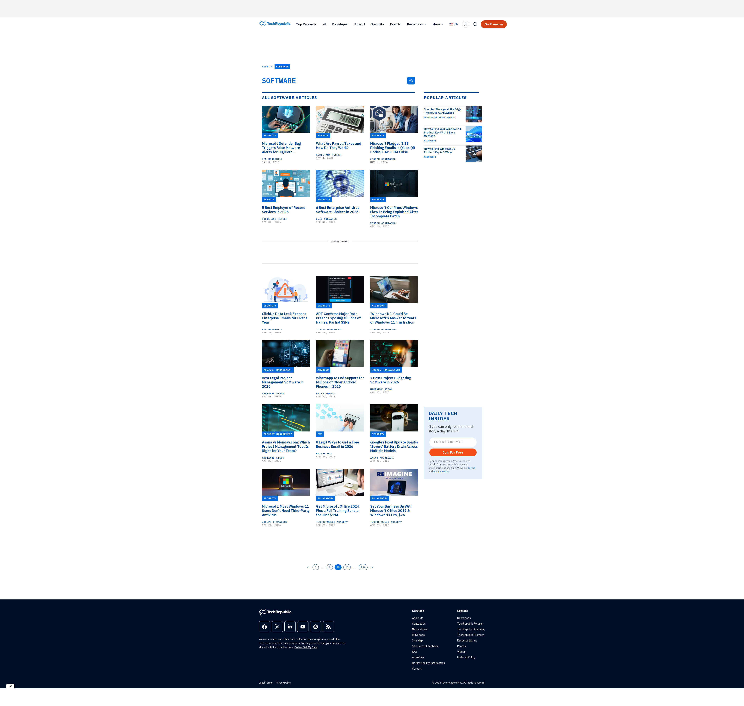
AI (324, 24)
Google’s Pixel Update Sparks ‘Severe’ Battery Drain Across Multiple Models (394, 446)
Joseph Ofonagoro (383, 159)
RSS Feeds (418, 635)
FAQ (414, 651)
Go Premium (494, 24)
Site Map (417, 640)
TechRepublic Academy (332, 521)
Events (395, 24)
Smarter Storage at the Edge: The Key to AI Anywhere (443, 111)
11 (347, 567)
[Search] (474, 24)
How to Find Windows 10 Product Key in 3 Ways (439, 150)
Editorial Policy (466, 657)
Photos (461, 646)
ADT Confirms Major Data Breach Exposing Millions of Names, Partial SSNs (338, 318)
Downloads (464, 618)
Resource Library (467, 640)
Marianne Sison (273, 393)
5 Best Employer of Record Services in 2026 (283, 210)
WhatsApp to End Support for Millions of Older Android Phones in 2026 (340, 382)
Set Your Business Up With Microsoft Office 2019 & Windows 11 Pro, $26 (391, 510)
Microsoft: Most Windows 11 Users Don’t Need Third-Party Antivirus (286, 510)
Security (377, 24)
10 (338, 567)
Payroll (359, 24)
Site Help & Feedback (425, 646)
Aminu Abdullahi (382, 457)
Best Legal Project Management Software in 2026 (283, 382)
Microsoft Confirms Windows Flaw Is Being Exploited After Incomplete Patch (394, 212)
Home (265, 66)
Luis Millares (326, 218)
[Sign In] (465, 24)
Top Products (306, 24)
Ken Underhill (272, 159)
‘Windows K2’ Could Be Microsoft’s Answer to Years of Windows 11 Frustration (393, 318)
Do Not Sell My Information (428, 663)
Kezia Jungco (325, 393)
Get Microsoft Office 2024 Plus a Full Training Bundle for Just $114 (337, 510)
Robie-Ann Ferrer (328, 154)
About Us (417, 618)
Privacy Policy (440, 471)
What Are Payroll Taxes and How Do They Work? (338, 145)
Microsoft (430, 140)
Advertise (418, 657)
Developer (340, 24)
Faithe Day (324, 453)
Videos (461, 651)
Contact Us (419, 623)
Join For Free (453, 452)
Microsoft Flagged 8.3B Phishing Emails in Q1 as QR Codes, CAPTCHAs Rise (392, 147)
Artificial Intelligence (439, 117)
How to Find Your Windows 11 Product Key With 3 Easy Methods (442, 132)
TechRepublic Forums (470, 623)
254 (363, 567)
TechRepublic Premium (470, 635)
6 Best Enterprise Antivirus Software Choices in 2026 (337, 210)
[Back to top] (736, 694)
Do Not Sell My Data (305, 647)
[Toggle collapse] (10, 686)
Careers (417, 668)
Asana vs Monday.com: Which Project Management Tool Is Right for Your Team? (286, 446)
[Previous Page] (308, 567)
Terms (471, 467)
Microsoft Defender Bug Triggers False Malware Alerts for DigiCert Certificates (281, 147)
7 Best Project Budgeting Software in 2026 (390, 380)
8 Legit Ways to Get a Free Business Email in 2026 (337, 444)
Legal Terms (266, 682)
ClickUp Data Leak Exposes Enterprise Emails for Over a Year (285, 318)
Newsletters (419, 629)
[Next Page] (372, 567)
